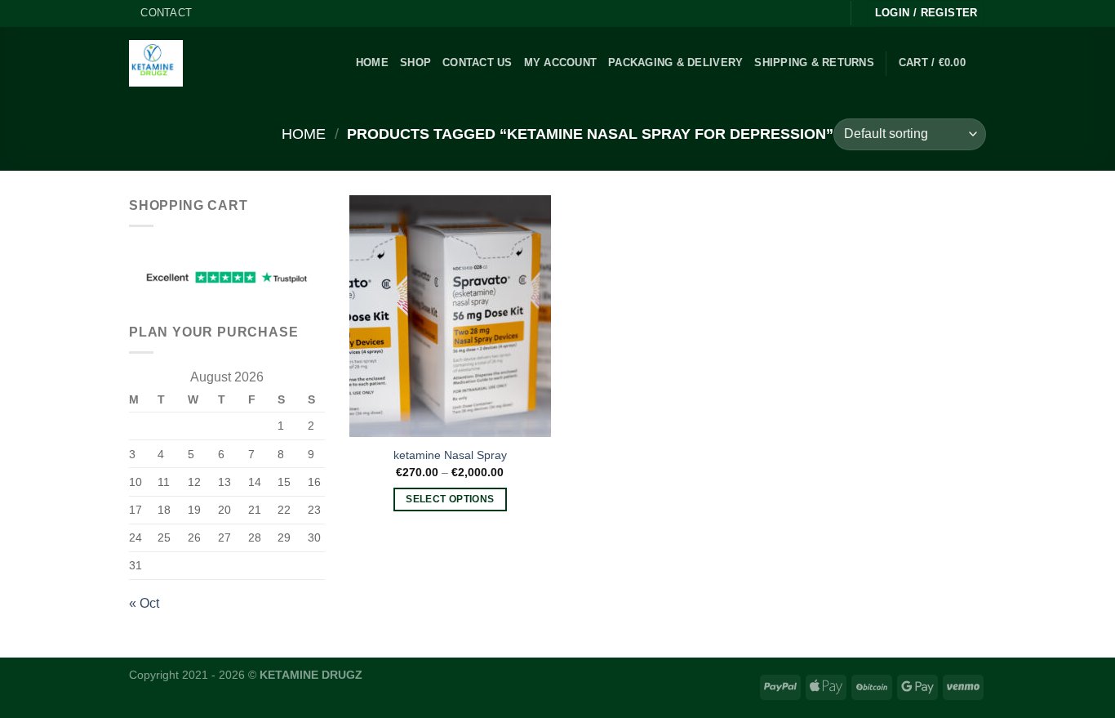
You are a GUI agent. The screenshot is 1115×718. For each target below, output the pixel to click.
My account (560, 62)
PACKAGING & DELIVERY (675, 62)
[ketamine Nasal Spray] (450, 316)
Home (304, 133)
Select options (450, 499)
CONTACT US (477, 62)
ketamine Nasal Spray (450, 455)
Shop (415, 62)
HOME (372, 62)
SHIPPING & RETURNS (814, 62)
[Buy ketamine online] (156, 63)
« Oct (144, 603)
